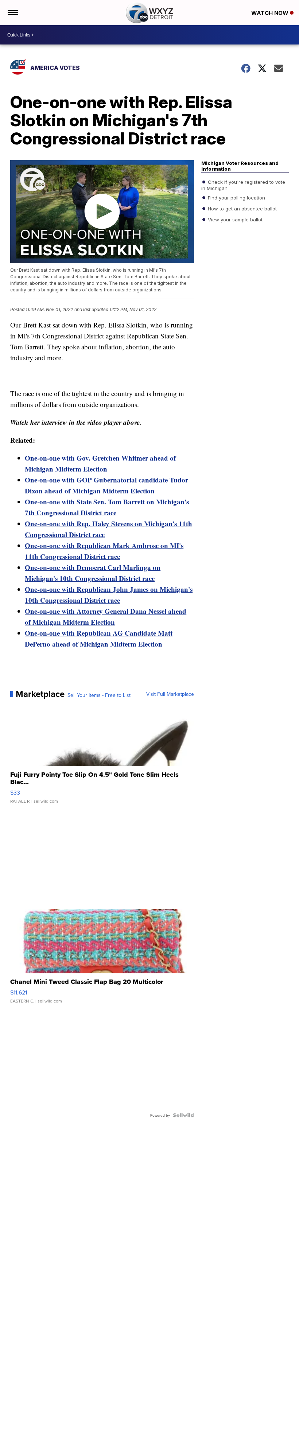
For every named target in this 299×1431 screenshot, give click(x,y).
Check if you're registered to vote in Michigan (243, 185)
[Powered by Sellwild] (183, 1115)
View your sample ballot (234, 219)
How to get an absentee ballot (241, 209)
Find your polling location (235, 198)
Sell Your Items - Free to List (99, 695)
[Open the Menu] (12, 12)
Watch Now (270, 12)
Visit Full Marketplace (170, 694)
